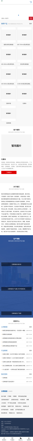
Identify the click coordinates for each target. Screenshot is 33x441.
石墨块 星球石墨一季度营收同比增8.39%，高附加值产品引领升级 (17, 362)
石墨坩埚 (16, 431)
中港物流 (22, 399)
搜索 (31, 18)
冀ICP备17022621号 (6, 433)
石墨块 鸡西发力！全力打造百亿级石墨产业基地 (17, 358)
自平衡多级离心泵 (20, 409)
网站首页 (4, 440)
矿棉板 (9, 396)
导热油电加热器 (22, 396)
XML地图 (13, 433)
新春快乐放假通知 (17, 334)
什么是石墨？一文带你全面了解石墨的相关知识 (17, 369)
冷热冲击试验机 (22, 403)
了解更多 (9, 172)
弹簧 (27, 399)
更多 (30, 23)
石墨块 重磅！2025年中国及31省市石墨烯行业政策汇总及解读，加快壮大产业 (17, 354)
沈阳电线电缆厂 (5, 399)
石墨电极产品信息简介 (17, 381)
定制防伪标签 (14, 399)
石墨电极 (17, 377)
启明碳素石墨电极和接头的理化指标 (17, 338)
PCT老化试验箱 (12, 403)
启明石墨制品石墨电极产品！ (17, 346)
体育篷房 (3, 406)
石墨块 (27, 431)
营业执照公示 (18, 433)
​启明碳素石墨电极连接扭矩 (17, 342)
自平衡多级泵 (4, 409)
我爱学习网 (11, 406)
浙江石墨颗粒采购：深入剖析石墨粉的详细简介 (17, 365)
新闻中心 (21, 440)
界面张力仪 (12, 413)
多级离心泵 (26, 406)
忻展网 (14, 396)
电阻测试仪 (19, 413)
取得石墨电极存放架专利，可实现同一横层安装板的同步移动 (17, 330)
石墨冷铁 (24, 431)
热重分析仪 (18, 406)
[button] (14, 15)
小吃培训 (3, 403)
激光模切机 (4, 413)
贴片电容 (3, 396)
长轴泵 (12, 409)
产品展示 (12, 440)
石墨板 (19, 431)
